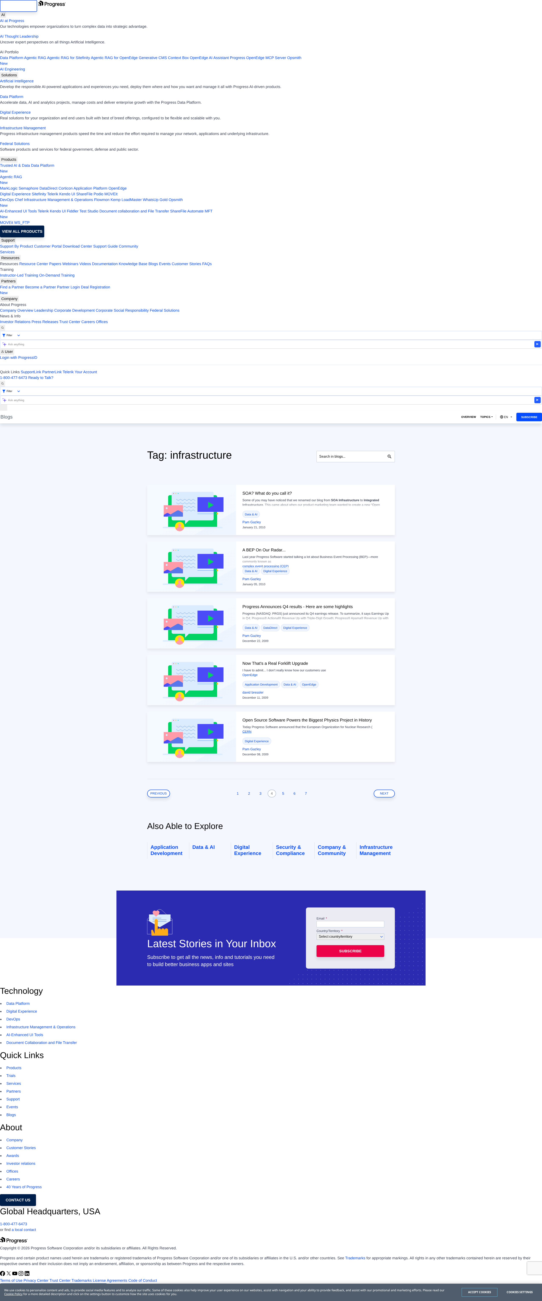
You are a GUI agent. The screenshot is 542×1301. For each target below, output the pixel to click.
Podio (98, 194)
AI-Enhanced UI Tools (18, 211)
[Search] (2, 328)
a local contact (24, 1230)
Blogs (153, 264)
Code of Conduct (142, 1280)
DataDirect (48, 188)
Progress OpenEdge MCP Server (258, 58)
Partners (8, 281)
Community (128, 246)
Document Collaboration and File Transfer (41, 1043)
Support (8, 240)
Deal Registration (55, 290)
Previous (158, 793)
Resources (10, 258)
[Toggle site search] (2, 384)
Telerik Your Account (80, 372)
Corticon (65, 188)
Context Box (178, 58)
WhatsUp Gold (155, 200)
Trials (10, 1076)
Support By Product (16, 246)
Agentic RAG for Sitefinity (68, 58)
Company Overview (16, 310)
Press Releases (45, 322)
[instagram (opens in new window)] (21, 1275)
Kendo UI (67, 194)
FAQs (207, 264)
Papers (55, 264)
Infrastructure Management (23, 128)
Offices (102, 322)
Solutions (9, 75)
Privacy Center (36, 1280)
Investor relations (20, 1163)
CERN (247, 732)
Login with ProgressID (18, 357)
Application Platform (90, 188)
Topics (485, 417)
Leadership (43, 310)
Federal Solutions (15, 144)
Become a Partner (40, 287)
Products (8, 159)
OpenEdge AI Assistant (209, 58)
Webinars (70, 264)
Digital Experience (15, 112)
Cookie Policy (13, 1294)
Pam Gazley (251, 522)
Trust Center (69, 322)
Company (9, 299)
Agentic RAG (35, 58)
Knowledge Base (133, 264)
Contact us (18, 1200)
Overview (468, 417)
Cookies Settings (520, 1292)
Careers (88, 322)
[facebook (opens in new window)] (3, 1275)
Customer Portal (48, 246)
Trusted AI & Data (15, 165)
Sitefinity (39, 194)
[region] (271, 1292)
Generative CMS (153, 58)
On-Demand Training (57, 275)
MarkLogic (9, 188)
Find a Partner (12, 287)
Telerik (52, 194)
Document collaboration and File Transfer (134, 211)
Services (7, 252)
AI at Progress (12, 21)
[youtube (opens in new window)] (15, 1275)
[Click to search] (389, 457)
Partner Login (68, 287)
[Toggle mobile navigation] (3, 408)
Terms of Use (11, 1280)
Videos (85, 264)
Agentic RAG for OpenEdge (114, 58)
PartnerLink (52, 372)
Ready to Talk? (40, 378)
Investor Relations (15, 322)
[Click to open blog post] (191, 510)
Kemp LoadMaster (126, 200)
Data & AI (251, 514)
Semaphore (28, 188)
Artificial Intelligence (17, 81)
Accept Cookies (479, 1292)
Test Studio (88, 211)
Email (321, 918)
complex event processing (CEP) (265, 566)
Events (165, 264)
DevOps (7, 200)
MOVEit (111, 194)
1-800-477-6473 (13, 378)
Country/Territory (328, 931)
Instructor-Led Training (19, 275)
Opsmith (150, 61)
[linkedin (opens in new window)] (27, 1275)
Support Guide (105, 246)
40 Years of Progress (24, 1187)
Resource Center (33, 264)
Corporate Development (74, 310)
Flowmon (101, 200)
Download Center (77, 246)
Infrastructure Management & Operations (58, 200)
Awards (12, 1156)
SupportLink (31, 372)
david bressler (253, 692)
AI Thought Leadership (19, 36)
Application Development (261, 684)
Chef (19, 200)
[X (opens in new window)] (9, 1275)
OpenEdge (117, 188)
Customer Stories (186, 264)
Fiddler (73, 211)
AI (3, 15)
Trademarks (355, 1258)
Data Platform (11, 58)
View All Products (22, 231)
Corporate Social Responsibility (122, 310)
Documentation (105, 264)
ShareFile (84, 194)
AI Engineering (12, 69)
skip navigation (18, 6)
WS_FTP (22, 222)
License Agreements (110, 1280)
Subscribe (529, 417)
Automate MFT (106, 214)
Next (384, 793)
